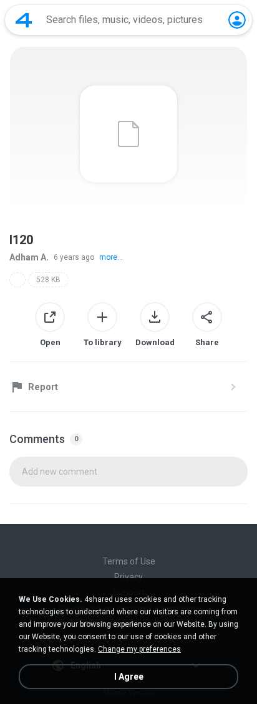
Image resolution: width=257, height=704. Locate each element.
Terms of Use (128, 561)
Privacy (128, 577)
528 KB (48, 279)
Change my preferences (139, 649)
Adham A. (29, 257)
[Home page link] (23, 20)
